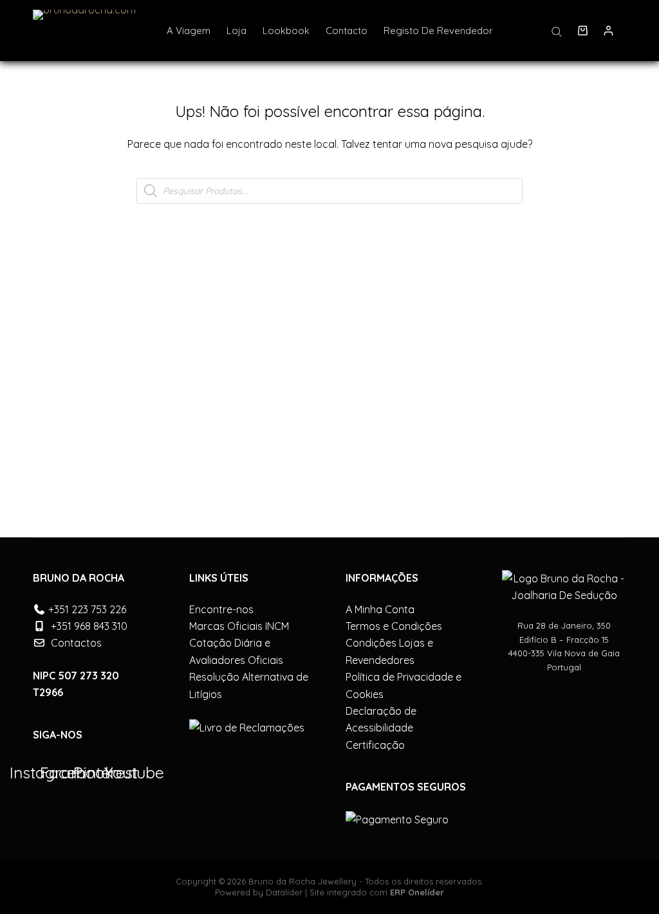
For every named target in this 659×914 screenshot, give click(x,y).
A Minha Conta (380, 609)
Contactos (76, 642)
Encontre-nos (221, 609)
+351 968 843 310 (89, 626)
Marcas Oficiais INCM (239, 626)
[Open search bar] (556, 31)
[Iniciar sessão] (608, 30)
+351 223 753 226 (87, 609)
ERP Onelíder (417, 892)
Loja (236, 30)
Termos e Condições (394, 626)
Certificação (375, 745)
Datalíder (284, 892)
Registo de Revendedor (438, 30)
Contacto (346, 30)
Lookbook (286, 30)
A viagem (188, 30)
